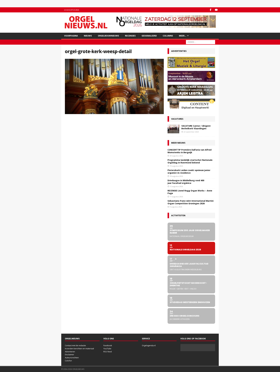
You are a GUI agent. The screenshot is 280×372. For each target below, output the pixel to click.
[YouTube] (216, 9)
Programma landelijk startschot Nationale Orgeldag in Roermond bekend (190, 161)
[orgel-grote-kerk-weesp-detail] (114, 112)
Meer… (182, 35)
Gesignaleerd (149, 35)
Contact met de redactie (75, 345)
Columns (168, 35)
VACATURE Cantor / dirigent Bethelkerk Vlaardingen (196, 127)
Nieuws (88, 35)
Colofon (68, 360)
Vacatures (177, 118)
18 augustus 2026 (176, 176)
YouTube (107, 348)
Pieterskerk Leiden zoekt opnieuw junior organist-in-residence (189, 171)
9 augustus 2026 (176, 207)
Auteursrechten (72, 357)
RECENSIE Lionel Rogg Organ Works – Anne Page (190, 192)
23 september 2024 (191, 132)
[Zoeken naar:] (200, 42)
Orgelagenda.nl (149, 345)
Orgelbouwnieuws (108, 35)
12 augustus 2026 (176, 186)
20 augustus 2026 (176, 156)
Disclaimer (69, 354)
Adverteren (70, 351)
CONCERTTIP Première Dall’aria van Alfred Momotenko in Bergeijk (189, 151)
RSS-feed (107, 351)
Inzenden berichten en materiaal (79, 348)
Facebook (107, 345)
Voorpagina (71, 35)
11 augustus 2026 (176, 196)
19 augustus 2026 (176, 166)
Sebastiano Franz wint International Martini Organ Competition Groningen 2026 (191, 202)
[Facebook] (210, 9)
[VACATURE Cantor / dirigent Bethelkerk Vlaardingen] (173, 129)
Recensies (130, 35)
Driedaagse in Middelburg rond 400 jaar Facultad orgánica (186, 181)
